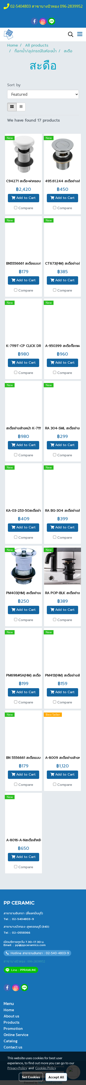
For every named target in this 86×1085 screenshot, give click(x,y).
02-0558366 (21, 932)
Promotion (13, 1028)
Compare (25, 208)
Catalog (10, 1041)
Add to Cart (25, 197)
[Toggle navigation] (80, 34)
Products (11, 1022)
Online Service (16, 1034)
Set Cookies (31, 1077)
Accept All (56, 1077)
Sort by (16, 85)
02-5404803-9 (23, 919)
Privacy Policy (17, 1068)
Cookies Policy (45, 1068)
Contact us (13, 1047)
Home (9, 1010)
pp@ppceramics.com (30, 945)
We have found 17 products (33, 120)
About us (11, 1016)
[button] (69, 34)
